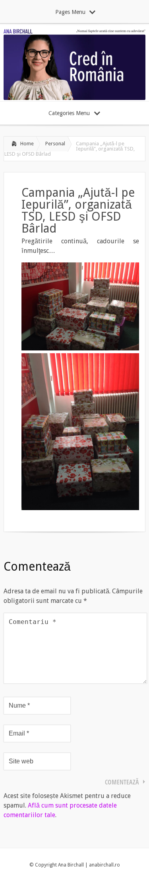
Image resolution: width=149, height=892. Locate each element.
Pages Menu (70, 12)
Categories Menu (69, 113)
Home (27, 144)
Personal (55, 144)
